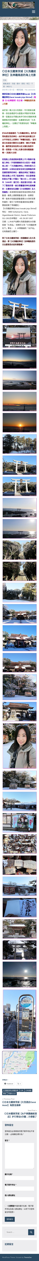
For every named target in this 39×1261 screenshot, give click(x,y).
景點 (4, 1093)
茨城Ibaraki (12, 1093)
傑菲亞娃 (20, 90)
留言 (7, 1140)
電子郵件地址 (10, 1185)
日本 (4, 80)
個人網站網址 (10, 1195)
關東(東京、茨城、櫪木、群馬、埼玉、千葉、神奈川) (18, 85)
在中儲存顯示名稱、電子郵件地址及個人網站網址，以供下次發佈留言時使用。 (19, 1209)
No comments (30, 90)
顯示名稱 (9, 1174)
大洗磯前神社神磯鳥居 (10, 1090)
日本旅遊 (28, 1090)
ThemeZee (28, 1257)
